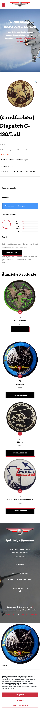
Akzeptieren (20, 695)
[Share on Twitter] (17, 171)
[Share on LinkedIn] (20, 171)
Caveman (20, 384)
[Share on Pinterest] (30, 171)
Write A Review (11, 252)
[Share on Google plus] (27, 171)
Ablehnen (20, 700)
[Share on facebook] (14, 171)
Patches (11, 166)
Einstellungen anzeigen (20, 705)
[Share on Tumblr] (23, 171)
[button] (37, 672)
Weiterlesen (20, 329)
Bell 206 (20, 442)
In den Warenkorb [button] (20, 395)
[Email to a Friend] (33, 171)
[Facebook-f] (20, 591)
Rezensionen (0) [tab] (9, 188)
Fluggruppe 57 (20, 321)
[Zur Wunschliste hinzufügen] (20, 312)
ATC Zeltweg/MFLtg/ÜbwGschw (20, 500)
